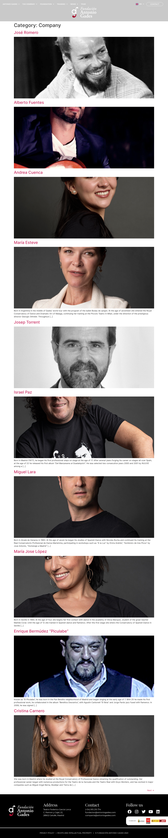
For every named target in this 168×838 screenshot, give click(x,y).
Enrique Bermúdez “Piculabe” (41, 631)
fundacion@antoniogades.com (100, 812)
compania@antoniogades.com (100, 815)
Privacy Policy (47, 833)
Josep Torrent (27, 322)
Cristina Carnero (29, 710)
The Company (28, 4)
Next (150, 790)
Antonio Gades (10, 4)
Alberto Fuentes (29, 102)
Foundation (46, 4)
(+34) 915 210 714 (93, 809)
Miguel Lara (25, 471)
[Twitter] (143, 811)
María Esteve (26, 242)
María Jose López (30, 551)
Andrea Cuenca (28, 172)
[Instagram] (136, 811)
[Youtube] (150, 811)
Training (61, 4)
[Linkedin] (157, 811)
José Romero (26, 32)
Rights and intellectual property (74, 833)
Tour (83, 4)
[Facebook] (129, 811)
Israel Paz (23, 392)
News (73, 4)
